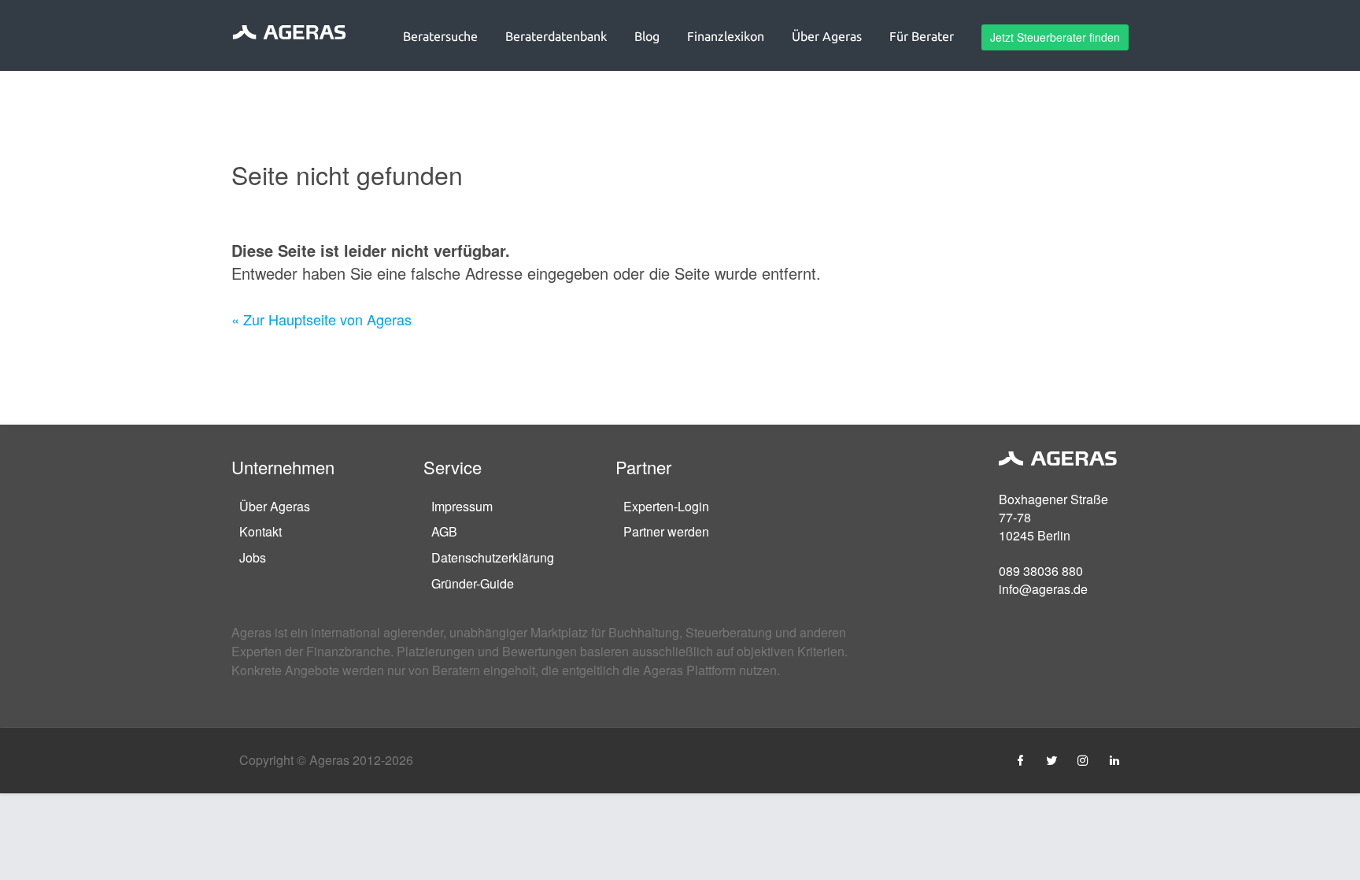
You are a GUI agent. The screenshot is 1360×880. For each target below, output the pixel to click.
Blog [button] (647, 36)
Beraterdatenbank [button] (556, 36)
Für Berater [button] (921, 36)
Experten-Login (666, 506)
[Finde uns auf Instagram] (1083, 760)
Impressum (462, 506)
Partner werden (666, 531)
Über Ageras (274, 506)
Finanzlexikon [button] (725, 36)
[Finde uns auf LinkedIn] (1114, 760)
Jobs (252, 557)
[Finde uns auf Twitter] (1051, 760)
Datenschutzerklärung (492, 557)
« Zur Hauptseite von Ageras (321, 319)
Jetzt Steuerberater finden (1055, 37)
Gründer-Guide (472, 583)
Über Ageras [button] (827, 36)
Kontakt (260, 531)
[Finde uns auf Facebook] (1020, 760)
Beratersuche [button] (440, 36)
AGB (444, 531)
